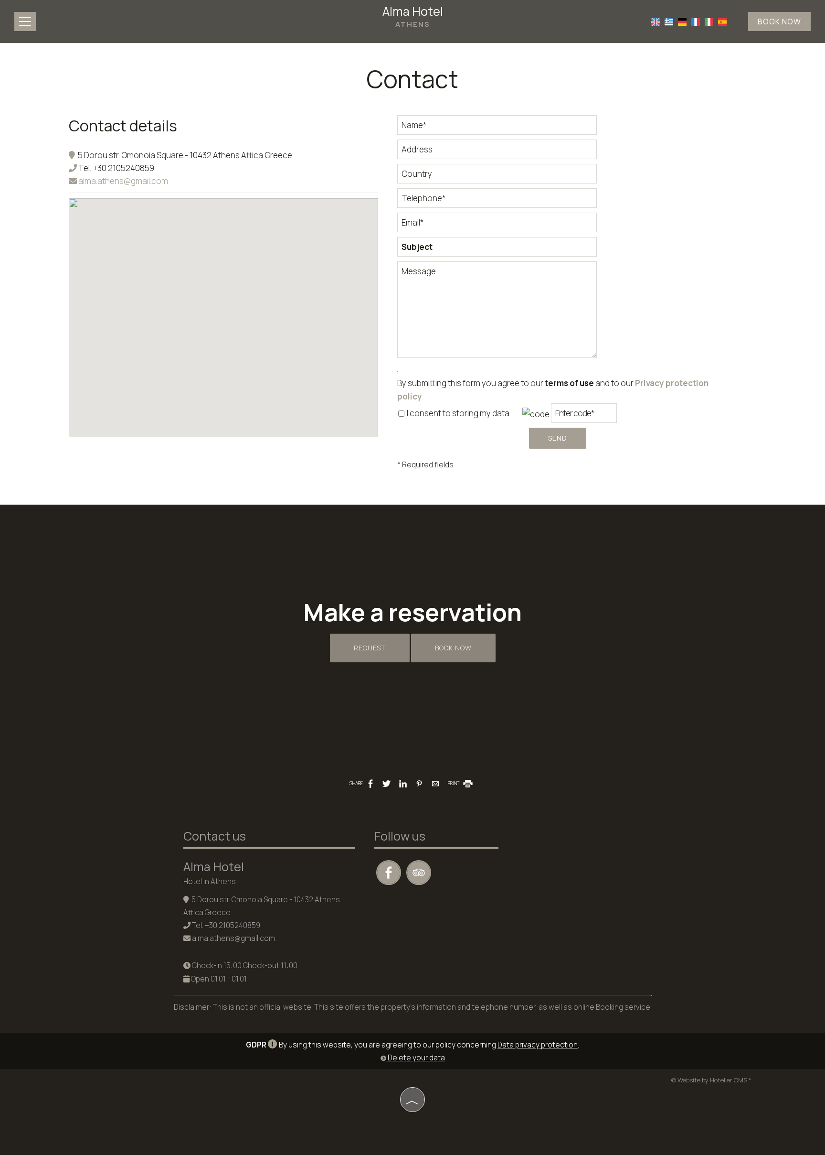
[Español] (722, 21)
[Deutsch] (682, 21)
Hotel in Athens (209, 881)
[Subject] (497, 249)
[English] (655, 21)
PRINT (454, 783)
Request (370, 647)
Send (557, 438)
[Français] (695, 21)
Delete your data (415, 1058)
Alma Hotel (412, 16)
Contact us (214, 836)
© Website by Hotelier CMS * (711, 1080)
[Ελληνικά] (669, 21)
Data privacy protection (537, 1045)
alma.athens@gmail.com (122, 180)
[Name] (497, 127)
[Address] (497, 152)
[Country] (497, 176)
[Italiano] (709, 21)
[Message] (497, 313)
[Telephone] (497, 200)
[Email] (497, 225)
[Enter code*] (584, 415)
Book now (779, 21)
